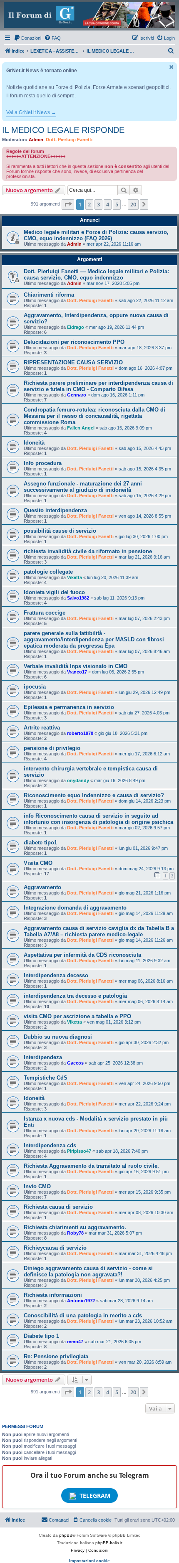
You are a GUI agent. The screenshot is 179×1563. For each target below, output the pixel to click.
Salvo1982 (78, 597)
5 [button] (116, 204)
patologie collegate (48, 572)
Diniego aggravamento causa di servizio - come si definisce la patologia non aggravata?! (88, 1271)
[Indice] (89, 15)
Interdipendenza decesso (56, 975)
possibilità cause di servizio (60, 531)
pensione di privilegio (52, 748)
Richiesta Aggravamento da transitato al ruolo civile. (91, 1166)
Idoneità (34, 443)
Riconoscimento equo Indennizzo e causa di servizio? (94, 795)
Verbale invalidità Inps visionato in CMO (75, 666)
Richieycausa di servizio (55, 1248)
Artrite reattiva (42, 727)
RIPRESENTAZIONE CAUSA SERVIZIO (73, 362)
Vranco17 (77, 671)
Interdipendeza (43, 1057)
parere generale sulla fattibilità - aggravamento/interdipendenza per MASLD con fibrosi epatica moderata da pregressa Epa (94, 639)
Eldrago (75, 327)
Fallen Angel (80, 427)
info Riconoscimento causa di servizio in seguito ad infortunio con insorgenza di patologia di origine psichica (98, 819)
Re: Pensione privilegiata (56, 1356)
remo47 (75, 1341)
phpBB (65, 1535)
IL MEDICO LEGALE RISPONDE (63, 130)
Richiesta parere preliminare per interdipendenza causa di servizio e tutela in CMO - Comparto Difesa (98, 386)
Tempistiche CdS (45, 1078)
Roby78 (75, 1232)
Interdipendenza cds (50, 1145)
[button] (68, 204)
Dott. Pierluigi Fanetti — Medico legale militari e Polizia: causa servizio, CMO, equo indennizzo (96, 274)
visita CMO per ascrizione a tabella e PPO (77, 1016)
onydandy (78, 780)
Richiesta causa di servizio (58, 1207)
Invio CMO (37, 1186)
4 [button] (107, 204)
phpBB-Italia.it (108, 1542)
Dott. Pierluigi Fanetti (69, 139)
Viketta (74, 577)
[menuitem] (27, 38)
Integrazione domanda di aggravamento (75, 908)
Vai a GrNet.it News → (31, 112)
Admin (36, 139)
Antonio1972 (81, 1300)
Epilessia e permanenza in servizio (69, 707)
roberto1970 (80, 733)
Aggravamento (42, 887)
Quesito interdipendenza (55, 510)
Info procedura (43, 463)
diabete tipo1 (40, 842)
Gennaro (76, 394)
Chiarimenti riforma (49, 295)
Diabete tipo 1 (41, 1336)
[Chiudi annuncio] (171, 67)
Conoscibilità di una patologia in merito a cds (83, 1315)
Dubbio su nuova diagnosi (58, 1037)
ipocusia (35, 687)
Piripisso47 (79, 1151)
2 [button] (89, 204)
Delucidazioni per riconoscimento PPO (74, 342)
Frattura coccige (44, 613)
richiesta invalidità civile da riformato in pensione (88, 551)
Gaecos (75, 1062)
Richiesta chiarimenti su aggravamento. (75, 1227)
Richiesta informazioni (53, 1295)
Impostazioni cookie (89, 1560)
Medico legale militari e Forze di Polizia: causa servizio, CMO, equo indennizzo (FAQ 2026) (96, 235)
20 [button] (133, 204)
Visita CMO (38, 863)
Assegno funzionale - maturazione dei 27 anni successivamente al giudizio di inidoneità (83, 486)
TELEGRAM (95, 1495)
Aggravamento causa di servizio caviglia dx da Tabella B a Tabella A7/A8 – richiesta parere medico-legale (99, 931)
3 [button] (98, 204)
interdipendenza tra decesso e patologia (75, 996)
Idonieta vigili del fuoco (54, 592)
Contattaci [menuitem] (59, 1519)
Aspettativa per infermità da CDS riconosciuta (82, 955)
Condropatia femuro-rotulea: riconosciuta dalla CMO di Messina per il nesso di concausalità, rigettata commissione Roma (94, 416)
